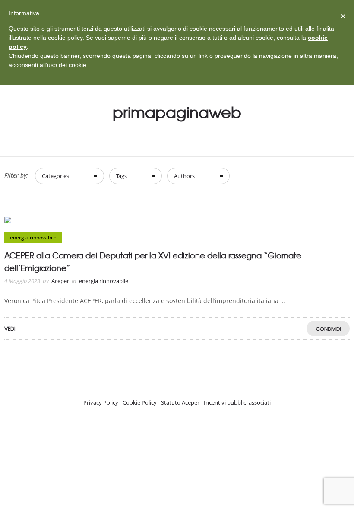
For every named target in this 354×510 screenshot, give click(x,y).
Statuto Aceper (180, 402)
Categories (55, 176)
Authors (184, 176)
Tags (121, 176)
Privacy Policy (100, 402)
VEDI (10, 328)
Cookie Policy (140, 402)
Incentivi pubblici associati (237, 402)
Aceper (60, 281)
